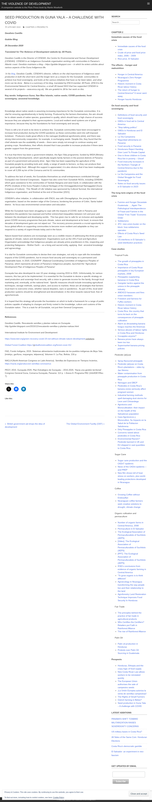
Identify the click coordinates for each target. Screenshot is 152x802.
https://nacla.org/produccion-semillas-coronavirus (28, 363)
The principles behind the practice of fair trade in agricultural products (129, 616)
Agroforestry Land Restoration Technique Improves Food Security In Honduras (132, 597)
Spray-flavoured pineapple (130, 361)
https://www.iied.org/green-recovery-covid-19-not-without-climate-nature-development (45, 339)
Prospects (42, 27)
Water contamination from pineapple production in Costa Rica (132, 376)
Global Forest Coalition (15, 345)
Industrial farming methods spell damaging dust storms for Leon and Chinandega (132, 398)
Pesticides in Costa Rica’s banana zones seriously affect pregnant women (132, 389)
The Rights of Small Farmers (131, 697)
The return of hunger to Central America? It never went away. (132, 93)
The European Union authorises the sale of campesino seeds (128, 684)
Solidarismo (123, 221)
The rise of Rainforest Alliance (132, 631)
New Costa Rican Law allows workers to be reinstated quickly (131, 675)
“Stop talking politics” (127, 127)
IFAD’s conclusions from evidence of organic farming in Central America (132, 569)
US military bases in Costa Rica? (126, 731)
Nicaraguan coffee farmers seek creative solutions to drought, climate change (130, 504)
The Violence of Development (26, 3)
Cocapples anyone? (127, 336)
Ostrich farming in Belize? (130, 700)
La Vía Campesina (126, 137)
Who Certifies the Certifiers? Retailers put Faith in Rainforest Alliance (131, 625)
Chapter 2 (31, 27)
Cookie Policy (58, 798)
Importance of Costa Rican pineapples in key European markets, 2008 (131, 270)
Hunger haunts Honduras (129, 99)
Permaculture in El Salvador (131, 529)
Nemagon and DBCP (127, 382)
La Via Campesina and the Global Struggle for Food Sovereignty (130, 177)
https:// (30, 345)
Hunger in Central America (130, 74)
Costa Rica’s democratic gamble (126, 746)
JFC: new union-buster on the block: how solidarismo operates (132, 227)
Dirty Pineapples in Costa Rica (132, 429)
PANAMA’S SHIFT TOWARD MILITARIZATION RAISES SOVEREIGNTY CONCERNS (125, 722)
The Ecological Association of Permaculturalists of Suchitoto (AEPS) (132, 535)
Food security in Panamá (129, 146)
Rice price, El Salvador (128, 59)
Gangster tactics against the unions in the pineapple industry (131, 286)
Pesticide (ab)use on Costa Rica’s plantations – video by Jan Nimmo (131, 367)
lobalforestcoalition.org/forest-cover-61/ (53, 345)
